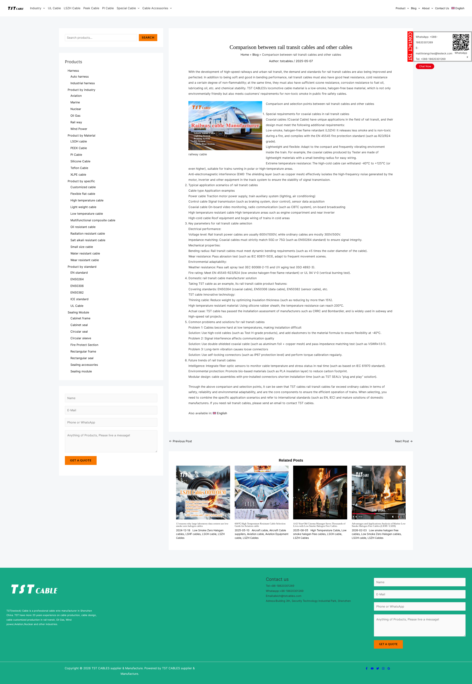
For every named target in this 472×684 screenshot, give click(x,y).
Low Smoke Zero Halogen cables (381, 533)
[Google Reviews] (388, 668)
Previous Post (180, 441)
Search (148, 37)
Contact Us (442, 8)
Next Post (404, 441)
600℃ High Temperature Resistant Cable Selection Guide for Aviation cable (260, 524)
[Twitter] (377, 668)
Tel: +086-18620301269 (431, 58)
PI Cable (108, 8)
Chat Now (425, 66)
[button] (43, 8)
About (426, 8)
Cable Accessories (155, 8)
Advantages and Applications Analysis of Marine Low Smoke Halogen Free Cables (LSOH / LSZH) (378, 524)
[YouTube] (372, 668)
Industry (35, 8)
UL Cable (54, 8)
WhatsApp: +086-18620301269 (427, 39)
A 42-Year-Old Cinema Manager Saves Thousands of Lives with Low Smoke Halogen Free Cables (319, 524)
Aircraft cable (260, 530)
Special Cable (126, 8)
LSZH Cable (72, 8)
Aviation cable (255, 533)
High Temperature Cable (325, 530)
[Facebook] (366, 668)
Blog (414, 8)
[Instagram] (383, 668)
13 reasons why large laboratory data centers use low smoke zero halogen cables (202, 524)
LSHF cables (193, 533)
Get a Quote (80, 460)
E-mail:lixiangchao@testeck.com (434, 50)
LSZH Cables (250, 537)
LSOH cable (209, 533)
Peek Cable (91, 8)
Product (400, 8)
